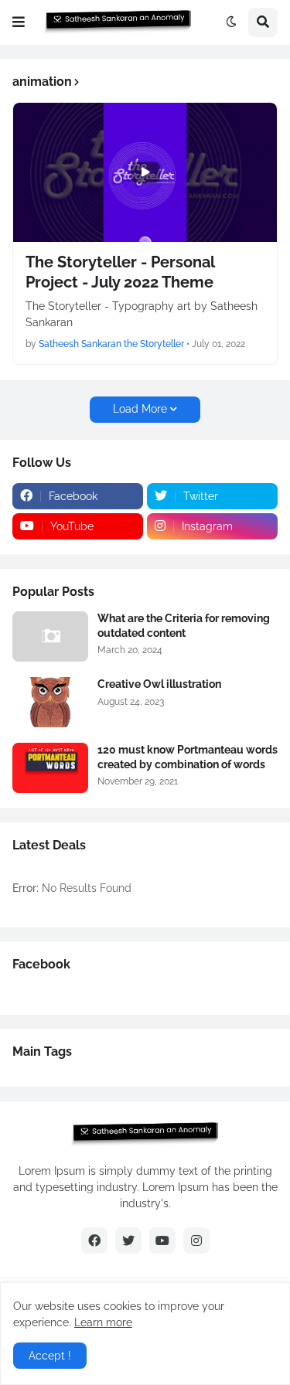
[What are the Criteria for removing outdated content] (50, 636)
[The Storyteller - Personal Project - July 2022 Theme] (145, 172)
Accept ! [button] (50, 1355)
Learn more (103, 1322)
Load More (140, 409)
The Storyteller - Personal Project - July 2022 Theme (120, 272)
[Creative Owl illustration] (50, 702)
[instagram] (196, 1240)
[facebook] (94, 1240)
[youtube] (162, 1240)
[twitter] (128, 1240)
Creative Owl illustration (159, 684)
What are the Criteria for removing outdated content (183, 625)
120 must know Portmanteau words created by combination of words (187, 757)
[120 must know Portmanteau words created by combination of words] (50, 768)
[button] (18, 22)
